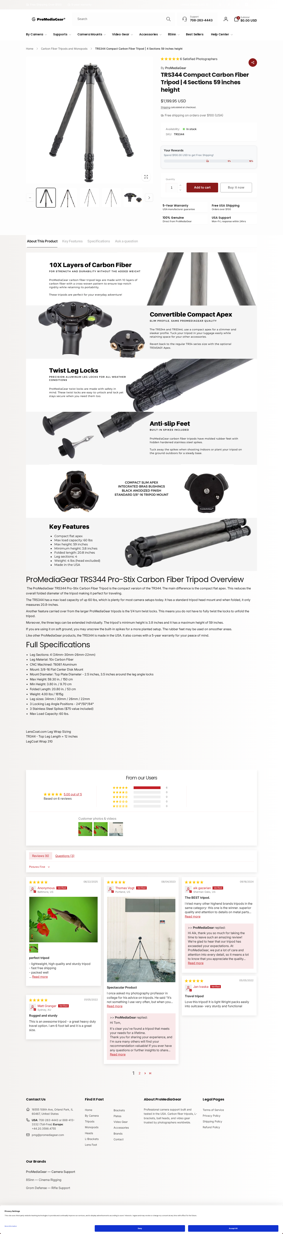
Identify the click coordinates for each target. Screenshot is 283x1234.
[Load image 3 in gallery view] (89, 197)
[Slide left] (30, 198)
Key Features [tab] (72, 241)
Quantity (170, 179)
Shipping (165, 107)
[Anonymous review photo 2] (33, 948)
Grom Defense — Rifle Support (48, 1188)
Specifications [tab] (98, 241)
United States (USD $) (194, 4)
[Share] (253, 62)
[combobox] (123, 19)
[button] (245, 19)
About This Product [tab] (42, 241)
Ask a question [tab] (126, 241)
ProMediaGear (173, 68)
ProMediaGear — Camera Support (50, 1172)
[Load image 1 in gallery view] (45, 197)
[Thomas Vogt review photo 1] (141, 939)
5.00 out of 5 (73, 794)
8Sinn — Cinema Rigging (43, 1180)
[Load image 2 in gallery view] (67, 197)
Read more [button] (40, 977)
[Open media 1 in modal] (89, 120)
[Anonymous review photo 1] (63, 919)
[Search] (168, 19)
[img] (38, 882)
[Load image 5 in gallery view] (133, 197)
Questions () (65, 856)
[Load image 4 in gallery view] (111, 197)
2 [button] (140, 1073)
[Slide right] (149, 198)
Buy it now (236, 187)
